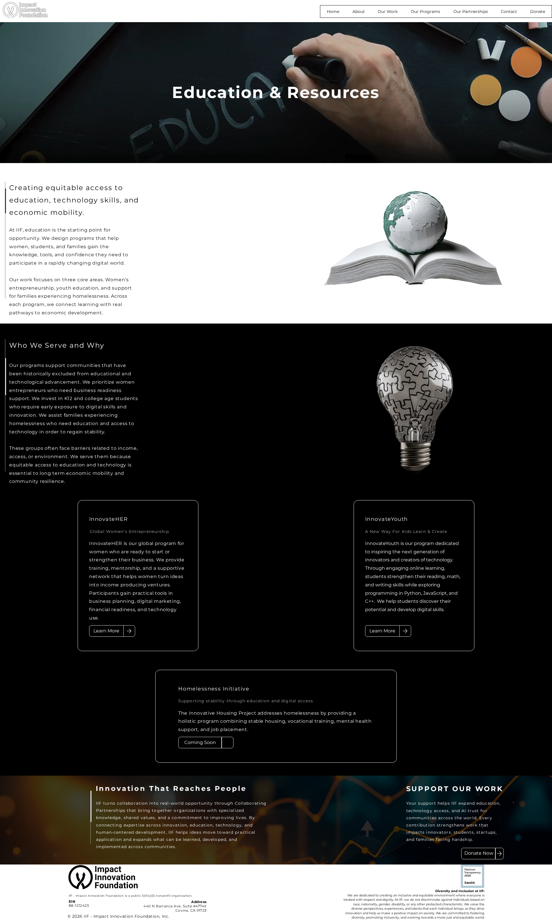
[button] (387, 11)
